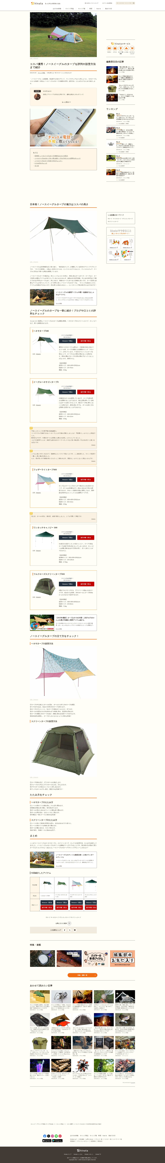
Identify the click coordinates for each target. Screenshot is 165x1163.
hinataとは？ (73, 1139)
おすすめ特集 (57, 8)
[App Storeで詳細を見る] (46, 1141)
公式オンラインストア (92, 3)
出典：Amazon (34, 58)
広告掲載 (81, 1139)
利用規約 (72, 1141)
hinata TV (98, 1154)
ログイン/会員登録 (107, 3)
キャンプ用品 (70, 8)
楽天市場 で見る (86, 341)
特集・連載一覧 (82, 975)
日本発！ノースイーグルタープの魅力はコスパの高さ (51, 156)
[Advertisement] (46, 186)
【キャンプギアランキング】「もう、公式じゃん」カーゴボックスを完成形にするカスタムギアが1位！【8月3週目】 (126, 87)
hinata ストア (68, 1154)
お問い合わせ (89, 1139)
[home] (82, 1150)
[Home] (45, 3)
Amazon (38, 354)
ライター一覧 (108, 1139)
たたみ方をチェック (41, 163)
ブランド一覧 (98, 1139)
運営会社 (100, 1141)
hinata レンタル (78, 1154)
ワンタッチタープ (65, 917)
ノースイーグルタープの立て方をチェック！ (48, 161)
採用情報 (93, 1141)
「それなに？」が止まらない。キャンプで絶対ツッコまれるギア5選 (126, 96)
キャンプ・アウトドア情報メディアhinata (42, 1124)
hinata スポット (89, 1154)
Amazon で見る (67, 341)
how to (99, 8)
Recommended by (127, 1082)
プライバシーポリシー (83, 1141)
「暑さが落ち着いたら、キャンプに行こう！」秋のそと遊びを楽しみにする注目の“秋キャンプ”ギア (127, 68)
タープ (48, 917)
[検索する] (133, 3)
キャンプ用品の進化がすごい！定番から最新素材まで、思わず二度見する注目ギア (126, 78)
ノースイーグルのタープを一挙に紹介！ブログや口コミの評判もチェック (57, 158)
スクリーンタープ (76, 917)
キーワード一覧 (117, 1139)
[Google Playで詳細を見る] (57, 1141)
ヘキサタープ (55, 917)
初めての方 (108, 8)
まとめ (37, 165)
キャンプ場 (81, 8)
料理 (90, 8)
